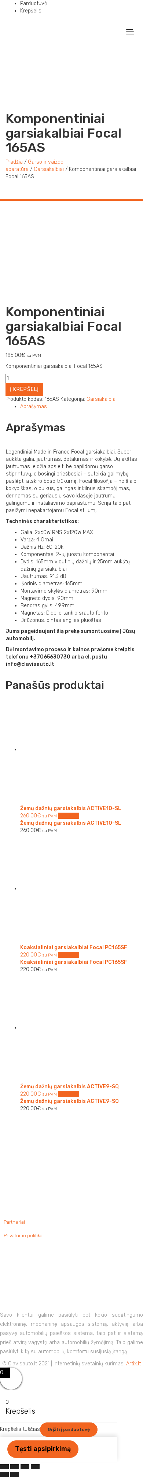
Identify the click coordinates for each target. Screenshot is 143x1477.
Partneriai (14, 1222)
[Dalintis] (25, 1466)
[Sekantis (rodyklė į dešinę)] (14, 1474)
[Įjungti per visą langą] (14, 1466)
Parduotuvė (33, 3)
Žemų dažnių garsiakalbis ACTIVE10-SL (70, 823)
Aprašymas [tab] (33, 406)
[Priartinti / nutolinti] (4, 1466)
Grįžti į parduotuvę (69, 1429)
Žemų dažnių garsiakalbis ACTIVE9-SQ (69, 1101)
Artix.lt (133, 1364)
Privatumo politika (23, 1235)
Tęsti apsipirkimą (43, 1449)
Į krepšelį (24, 389)
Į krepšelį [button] (68, 816)
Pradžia (14, 162)
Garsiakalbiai (49, 169)
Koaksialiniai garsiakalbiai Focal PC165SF (73, 962)
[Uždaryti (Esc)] (35, 1466)
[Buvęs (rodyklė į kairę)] (4, 1474)
